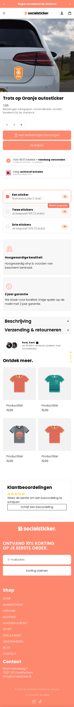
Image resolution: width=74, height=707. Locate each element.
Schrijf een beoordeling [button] (37, 507)
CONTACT (9, 654)
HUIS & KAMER (12, 635)
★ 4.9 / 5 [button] (71, 357)
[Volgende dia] (70, 4)
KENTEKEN (9, 617)
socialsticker (30, 689)
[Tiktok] (40, 702)
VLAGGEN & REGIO (15, 623)
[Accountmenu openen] (62, 13)
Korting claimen (37, 571)
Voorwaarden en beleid (37, 694)
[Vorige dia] (4, 4)
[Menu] (4, 13)
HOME (7, 598)
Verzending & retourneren (33, 330)
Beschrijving (18, 321)
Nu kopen (37, 145)
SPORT (7, 629)
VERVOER (9, 611)
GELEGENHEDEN (13, 641)
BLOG (6, 647)
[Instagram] (34, 702)
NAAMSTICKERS (13, 605)
